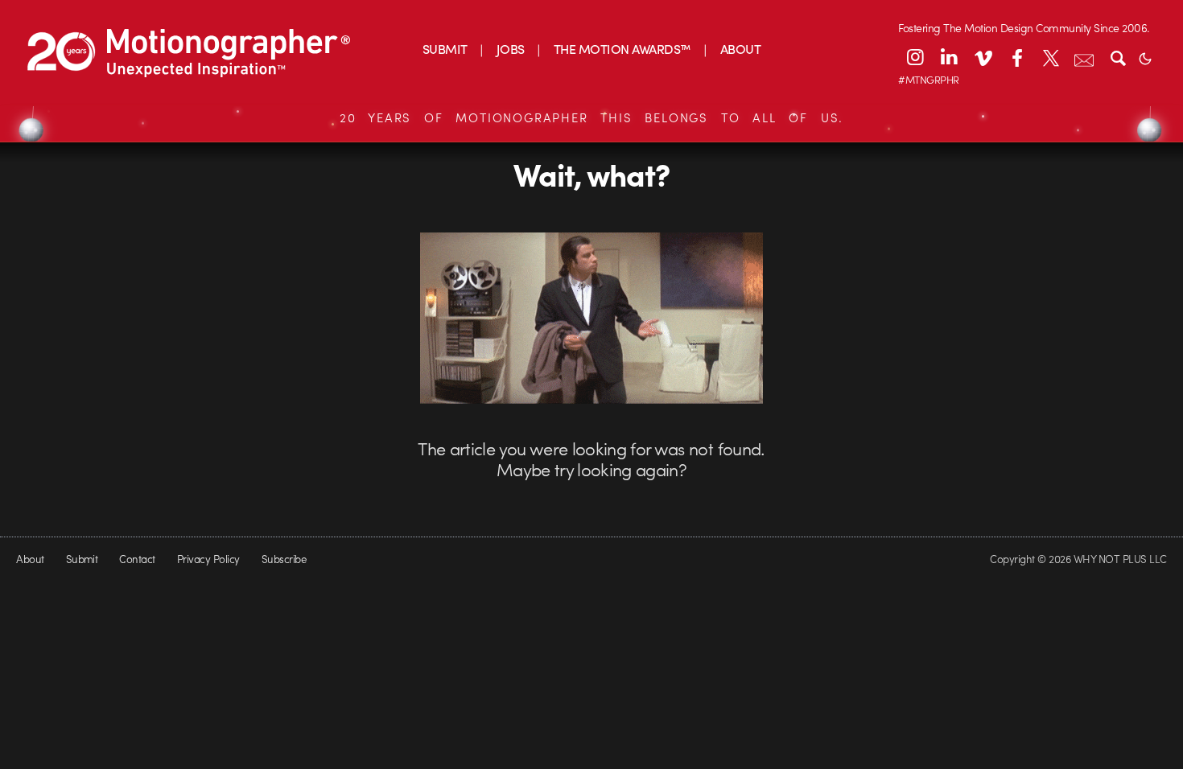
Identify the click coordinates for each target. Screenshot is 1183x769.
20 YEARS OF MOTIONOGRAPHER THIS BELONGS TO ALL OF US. (591, 117)
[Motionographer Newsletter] (1084, 57)
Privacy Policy (208, 558)
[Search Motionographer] (1117, 57)
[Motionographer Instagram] (915, 57)
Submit (82, 558)
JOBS (511, 48)
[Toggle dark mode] (1145, 57)
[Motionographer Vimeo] (982, 57)
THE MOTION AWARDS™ (622, 48)
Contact (137, 558)
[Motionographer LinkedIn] (948, 57)
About (29, 558)
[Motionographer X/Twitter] (1050, 57)
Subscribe (284, 558)
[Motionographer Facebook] (1016, 57)
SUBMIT (445, 48)
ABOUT (740, 48)
